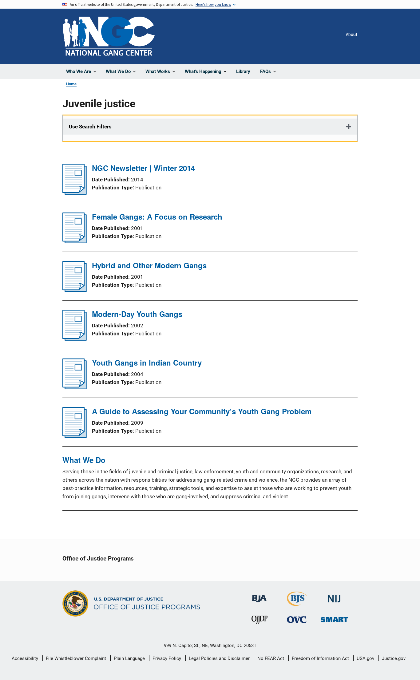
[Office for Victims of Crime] (297, 619)
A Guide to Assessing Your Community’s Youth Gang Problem (201, 411)
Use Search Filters (90, 126)
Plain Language (129, 658)
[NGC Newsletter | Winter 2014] (74, 193)
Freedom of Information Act (320, 658)
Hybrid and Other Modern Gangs (149, 265)
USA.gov (365, 658)
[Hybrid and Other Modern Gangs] (74, 290)
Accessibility (25, 658)
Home (71, 84)
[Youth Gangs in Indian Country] (74, 387)
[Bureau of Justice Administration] (259, 596)
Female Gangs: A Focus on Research (157, 216)
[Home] (108, 36)
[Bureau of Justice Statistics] (297, 603)
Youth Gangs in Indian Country (147, 362)
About (352, 34)
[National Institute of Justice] (334, 596)
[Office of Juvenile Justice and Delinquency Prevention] (259, 621)
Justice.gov (394, 658)
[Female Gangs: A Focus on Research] (74, 241)
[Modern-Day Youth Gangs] (74, 339)
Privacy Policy (167, 658)
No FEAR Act (270, 658)
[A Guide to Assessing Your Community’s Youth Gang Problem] (74, 436)
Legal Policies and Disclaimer (219, 658)
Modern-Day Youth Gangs (137, 314)
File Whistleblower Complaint (76, 658)
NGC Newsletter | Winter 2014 (143, 168)
